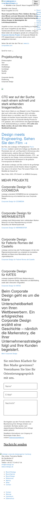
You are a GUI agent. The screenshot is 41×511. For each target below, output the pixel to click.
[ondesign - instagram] (2, 510)
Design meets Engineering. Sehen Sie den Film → (18, 138)
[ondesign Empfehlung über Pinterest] (11, 85)
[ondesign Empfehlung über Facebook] (5, 85)
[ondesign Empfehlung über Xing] (10, 85)
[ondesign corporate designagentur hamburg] (12, 2)
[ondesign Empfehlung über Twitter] (6, 85)
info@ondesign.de (8, 464)
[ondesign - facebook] (2, 508)
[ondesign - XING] (2, 506)
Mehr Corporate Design (9, 353)
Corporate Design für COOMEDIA (13, 201)
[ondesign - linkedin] (2, 504)
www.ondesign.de (7, 467)
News (38, 27)
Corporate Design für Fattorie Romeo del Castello (18, 259)
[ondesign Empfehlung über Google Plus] (8, 85)
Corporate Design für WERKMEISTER (14, 228)
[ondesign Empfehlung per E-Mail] (2, 85)
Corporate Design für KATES (11, 286)
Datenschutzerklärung (16, 437)
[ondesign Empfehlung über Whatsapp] (3, 85)
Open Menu (36, 2)
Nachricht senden (15, 444)
